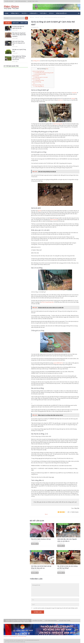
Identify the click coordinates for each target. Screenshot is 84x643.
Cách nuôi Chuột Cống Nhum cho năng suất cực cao (18, 43)
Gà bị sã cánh (35, 75)
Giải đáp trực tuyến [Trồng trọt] (19, 50)
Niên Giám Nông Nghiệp (17, 621)
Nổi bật (7, 23)
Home (6, 13)
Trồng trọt (14, 13)
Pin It (46, 514)
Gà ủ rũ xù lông (36, 78)
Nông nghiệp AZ (61, 13)
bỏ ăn (38, 60)
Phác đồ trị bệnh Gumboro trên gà (41, 539)
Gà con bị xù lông (36, 81)
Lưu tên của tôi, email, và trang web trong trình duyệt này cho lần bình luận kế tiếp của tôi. (55, 608)
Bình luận (24, 23)
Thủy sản (43, 13)
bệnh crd (60, 100)
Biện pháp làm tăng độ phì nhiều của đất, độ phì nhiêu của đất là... (19, 34)
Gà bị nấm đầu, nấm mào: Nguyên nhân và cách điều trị (67, 540)
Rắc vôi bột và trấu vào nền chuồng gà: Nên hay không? (67, 567)
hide (47, 68)
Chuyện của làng (9, 1)
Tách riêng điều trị (38, 86)
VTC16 (51, 13)
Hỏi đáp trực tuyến (33, 1)
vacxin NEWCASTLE (58, 363)
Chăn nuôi (33, 13)
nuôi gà (73, 98)
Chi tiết (34, 543)
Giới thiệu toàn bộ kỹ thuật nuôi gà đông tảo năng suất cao (41, 567)
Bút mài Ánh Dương (22, 636)
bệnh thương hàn (57, 124)
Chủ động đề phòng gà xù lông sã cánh (43, 72)
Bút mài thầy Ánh (13, 636)
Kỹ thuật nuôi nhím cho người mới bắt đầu (18, 27)
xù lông (34, 60)
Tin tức (24, 13)
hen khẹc (74, 92)
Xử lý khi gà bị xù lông (39, 74)
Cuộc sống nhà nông (20, 1)
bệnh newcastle (54, 219)
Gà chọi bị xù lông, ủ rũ (38, 84)
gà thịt (39, 210)
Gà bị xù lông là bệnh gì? (38, 71)
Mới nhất (16, 23)
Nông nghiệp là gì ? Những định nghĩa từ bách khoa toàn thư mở (19, 57)
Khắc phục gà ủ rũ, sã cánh (40, 77)
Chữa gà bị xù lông (38, 80)
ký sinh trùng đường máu (47, 302)
